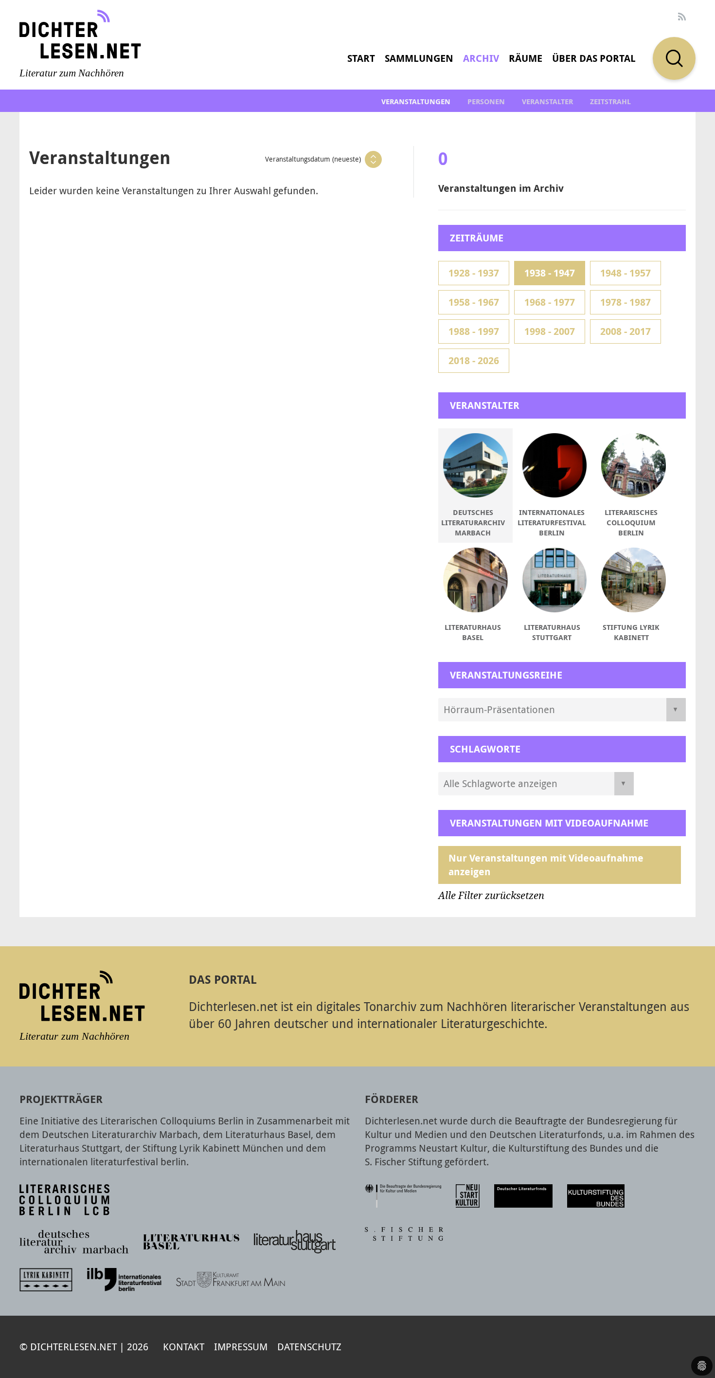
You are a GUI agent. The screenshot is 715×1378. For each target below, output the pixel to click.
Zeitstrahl (610, 101)
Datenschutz (309, 1346)
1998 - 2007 (549, 331)
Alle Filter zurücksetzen (491, 895)
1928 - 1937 (473, 272)
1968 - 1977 (549, 302)
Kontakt (183, 1346)
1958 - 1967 (473, 302)
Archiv (481, 58)
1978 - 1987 (625, 302)
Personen (486, 101)
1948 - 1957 (625, 272)
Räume (525, 58)
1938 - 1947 (549, 272)
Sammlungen (419, 58)
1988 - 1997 (473, 331)
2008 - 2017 (625, 331)
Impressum (241, 1346)
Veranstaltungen (415, 101)
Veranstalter (547, 101)
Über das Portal (594, 58)
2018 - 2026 (473, 360)
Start (361, 58)
